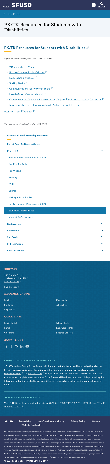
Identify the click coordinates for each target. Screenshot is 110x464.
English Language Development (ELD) (27, 204)
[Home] (21, 5)
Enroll (7, 327)
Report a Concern (64, 332)
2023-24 (64, 403)
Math (11, 184)
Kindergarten (14, 223)
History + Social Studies (20, 197)
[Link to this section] (87, 48)
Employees (9, 309)
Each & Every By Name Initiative (23, 144)
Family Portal (10, 323)
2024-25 (53, 403)
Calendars (9, 332)
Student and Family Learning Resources (27, 135)
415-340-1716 (35, 373)
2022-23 (76, 403)
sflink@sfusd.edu (12, 373)
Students (8, 305)
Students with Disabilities (21, 210)
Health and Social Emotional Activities (27, 157)
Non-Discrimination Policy (51, 421)
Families (8, 300)
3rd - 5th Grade (15, 243)
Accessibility (25, 421)
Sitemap (95, 421)
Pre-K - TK (14, 14)
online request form (40, 377)
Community (61, 300)
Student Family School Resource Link (31, 366)
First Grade (13, 230)
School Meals (62, 323)
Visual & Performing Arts (21, 217)
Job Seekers (61, 305)
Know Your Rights (64, 327)
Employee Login (11, 287)
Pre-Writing (15, 170)
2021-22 (87, 403)
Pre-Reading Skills (18, 164)
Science (12, 190)
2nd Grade (12, 237)
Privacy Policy (78, 421)
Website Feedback (31, 424)
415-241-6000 (11, 281)
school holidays (82, 377)
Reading (13, 177)
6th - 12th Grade (15, 250)
